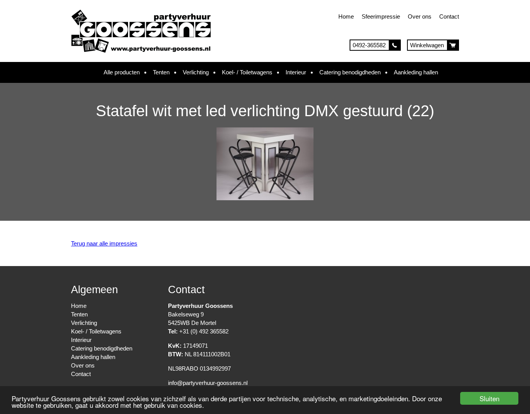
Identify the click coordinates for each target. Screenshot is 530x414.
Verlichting (196, 72)
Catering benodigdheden (350, 72)
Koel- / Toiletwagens (247, 72)
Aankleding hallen (416, 72)
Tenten (161, 72)
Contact (449, 16)
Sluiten (489, 398)
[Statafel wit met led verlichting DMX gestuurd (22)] (265, 198)
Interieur (296, 72)
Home (346, 16)
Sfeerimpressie (381, 16)
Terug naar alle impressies (104, 243)
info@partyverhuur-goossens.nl (208, 383)
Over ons (419, 16)
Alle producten (122, 72)
